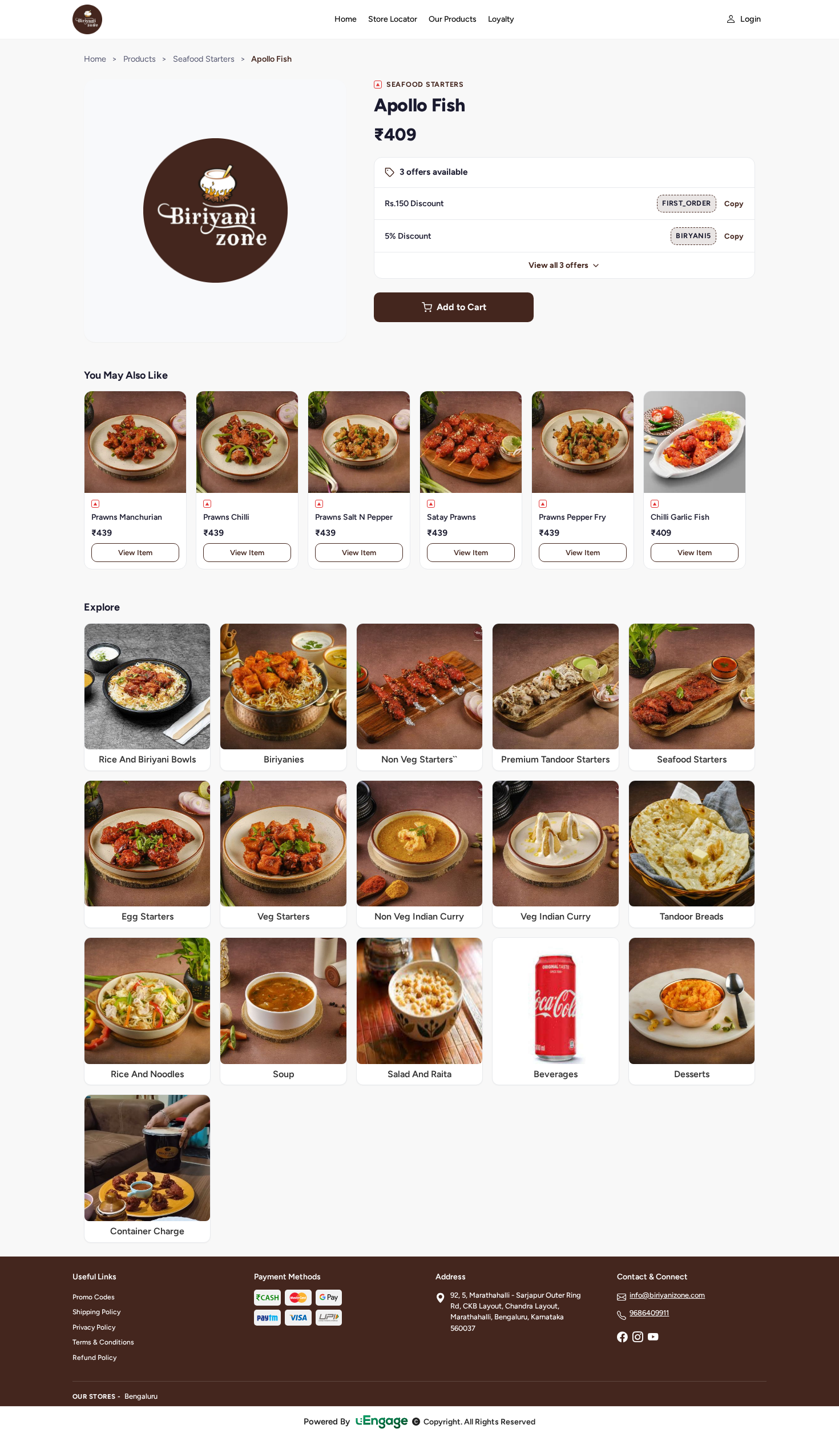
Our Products (453, 19)
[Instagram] (637, 1338)
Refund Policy (94, 1358)
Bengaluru (141, 1396)
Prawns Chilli (226, 517)
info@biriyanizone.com (667, 1295)
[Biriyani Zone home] (196, 19)
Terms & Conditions (103, 1342)
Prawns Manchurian (126, 517)
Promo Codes (93, 1297)
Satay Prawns (451, 517)
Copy (734, 203)
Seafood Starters (204, 59)
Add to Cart (461, 307)
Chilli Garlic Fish (680, 517)
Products (139, 59)
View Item (135, 552)
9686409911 (649, 1312)
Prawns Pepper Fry (572, 517)
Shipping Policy (96, 1312)
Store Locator (392, 19)
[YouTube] (653, 1338)
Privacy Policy (93, 1327)
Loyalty (501, 19)
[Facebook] (622, 1338)
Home (345, 19)
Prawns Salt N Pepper (354, 517)
